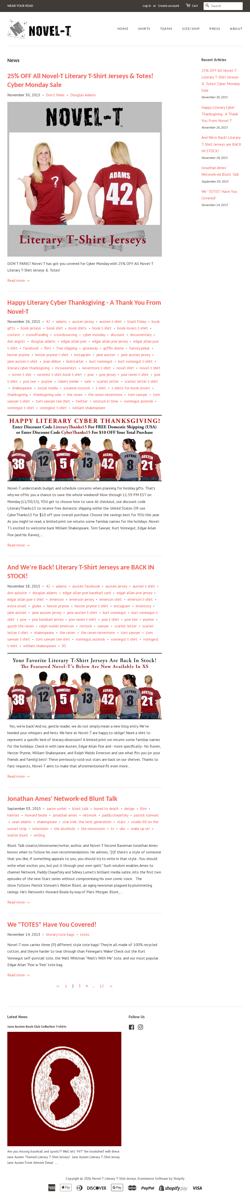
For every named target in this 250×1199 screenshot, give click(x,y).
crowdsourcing (65, 334)
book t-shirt (102, 328)
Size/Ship (191, 29)
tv (112, 828)
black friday (136, 321)
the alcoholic (64, 828)
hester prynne (18, 354)
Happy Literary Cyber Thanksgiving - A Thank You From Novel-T (219, 114)
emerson (57, 599)
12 (102, 985)
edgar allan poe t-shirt (25, 599)
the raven (75, 394)
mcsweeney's (65, 367)
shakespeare (22, 387)
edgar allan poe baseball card (87, 592)
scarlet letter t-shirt (141, 381)
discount (118, 334)
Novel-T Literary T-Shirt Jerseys (114, 1178)
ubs (122, 828)
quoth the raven (20, 625)
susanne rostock (76, 387)
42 (48, 321)
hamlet (13, 815)
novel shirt (125, 367)
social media (48, 387)
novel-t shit (21, 374)
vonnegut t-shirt (20, 407)
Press (214, 29)
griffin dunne (113, 348)
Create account (168, 6)
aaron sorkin (56, 808)
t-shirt (101, 387)
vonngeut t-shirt (53, 407)
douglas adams (43, 341)
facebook (31, 348)
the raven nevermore (105, 394)
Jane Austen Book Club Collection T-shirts (36, 1026)
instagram (82, 354)
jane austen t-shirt (22, 361)
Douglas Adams (83, 94)
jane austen (105, 354)
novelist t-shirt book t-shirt (59, 374)
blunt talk (80, 808)
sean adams (21, 821)
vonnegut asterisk (138, 401)
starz (121, 821)
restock (86, 625)
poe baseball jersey (47, 619)
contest (13, 334)
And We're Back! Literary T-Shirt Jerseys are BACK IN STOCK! (221, 144)
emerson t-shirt (140, 599)
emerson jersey (81, 599)
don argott (16, 341)
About (236, 29)
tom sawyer (137, 394)
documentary (140, 334)
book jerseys (31, 328)
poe (91, 374)
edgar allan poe (73, 341)
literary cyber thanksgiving (28, 367)
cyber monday (94, 334)
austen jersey (83, 321)
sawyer (103, 625)
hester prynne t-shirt (52, 354)
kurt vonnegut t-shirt (135, 361)
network (89, 815)
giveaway (90, 348)
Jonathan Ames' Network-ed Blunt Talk (62, 799)
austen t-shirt (110, 321)
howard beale (36, 815)
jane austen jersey (135, 354)
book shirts (78, 328)
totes (84, 934)
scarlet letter (108, 381)
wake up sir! (140, 828)
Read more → (18, 280)
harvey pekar (139, 348)
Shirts (144, 29)
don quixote (17, 592)
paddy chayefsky (115, 815)
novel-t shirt (150, 367)
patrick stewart (146, 815)
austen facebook (86, 586)
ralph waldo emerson (56, 625)
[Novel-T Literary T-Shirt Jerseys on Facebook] (131, 1028)
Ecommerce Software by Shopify (161, 1178)
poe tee (29, 381)
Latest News (17, 1017)
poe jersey (107, 374)
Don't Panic (55, 94)
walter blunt (17, 835)
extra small (16, 605)
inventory (143, 605)
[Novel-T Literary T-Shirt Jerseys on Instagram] (140, 1028)
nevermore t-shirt (96, 367)
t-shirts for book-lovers (131, 387)
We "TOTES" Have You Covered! (51, 925)
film (47, 348)
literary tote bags (60, 934)
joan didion (52, 361)
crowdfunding (37, 334)
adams (61, 321)
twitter (82, 401)
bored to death (106, 808)
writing (39, 835)
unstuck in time (105, 401)
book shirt (55, 328)
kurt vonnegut (101, 361)
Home (122, 29)
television (40, 828)
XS (64, 645)
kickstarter (75, 361)
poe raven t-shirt (135, 374)
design (129, 808)
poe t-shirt (110, 619)
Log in (147, 6)
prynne (47, 381)
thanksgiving (17, 394)
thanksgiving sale (47, 394)
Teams (166, 29)
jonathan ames (65, 815)
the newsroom (93, 828)
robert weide (68, 381)
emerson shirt (110, 599)
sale (87, 381)
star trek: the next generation (86, 821)
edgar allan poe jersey (110, 341)
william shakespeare (88, 407)
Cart (195, 6)
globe (36, 605)
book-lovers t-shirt (132, 328)
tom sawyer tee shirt (53, 401)
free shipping (66, 348)
